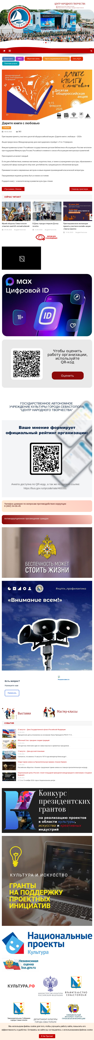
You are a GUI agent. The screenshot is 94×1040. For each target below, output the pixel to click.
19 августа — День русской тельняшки (31, 751)
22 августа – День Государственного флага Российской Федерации (42, 729)
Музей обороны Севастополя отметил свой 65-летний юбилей (15, 225)
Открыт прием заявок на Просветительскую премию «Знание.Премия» (42, 762)
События (6, 128)
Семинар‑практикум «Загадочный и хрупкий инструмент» (81, 189)
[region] (47, 21)
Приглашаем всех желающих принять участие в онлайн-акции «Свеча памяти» (77, 226)
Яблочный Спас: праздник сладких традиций (33, 740)
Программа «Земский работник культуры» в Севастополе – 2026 (14, 189)
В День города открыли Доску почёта (45, 225)
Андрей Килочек (20, 230)
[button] (43, 42)
